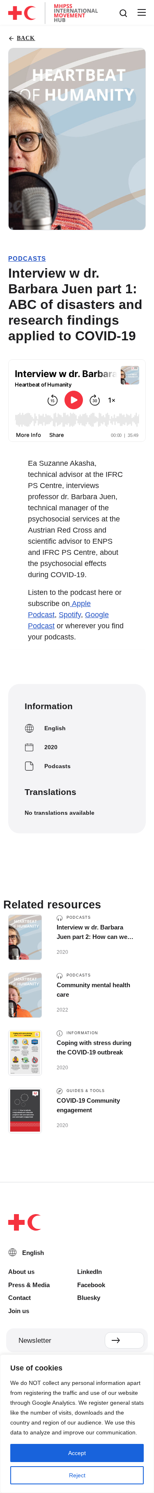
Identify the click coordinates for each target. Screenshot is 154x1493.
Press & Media (29, 1284)
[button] (141, 13)
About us (21, 1271)
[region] (77, 1423)
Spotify (70, 615)
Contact (19, 1297)
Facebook (91, 1284)
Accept (77, 1453)
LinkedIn (89, 1271)
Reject (77, 1475)
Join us (18, 1310)
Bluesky (88, 1297)
